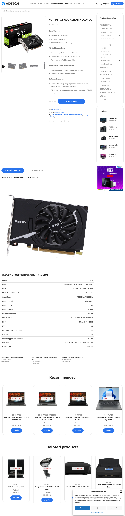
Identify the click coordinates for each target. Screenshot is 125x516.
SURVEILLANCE (106, 92)
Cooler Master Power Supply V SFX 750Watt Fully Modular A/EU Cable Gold (113, 136)
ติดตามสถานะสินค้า (57, 3)
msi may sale (87, 115)
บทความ (46, 3)
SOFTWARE (104, 89)
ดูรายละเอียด (114, 508)
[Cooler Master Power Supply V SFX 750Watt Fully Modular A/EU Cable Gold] (103, 138)
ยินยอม (82, 508)
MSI (81, 115)
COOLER (103, 42)
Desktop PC (104, 32)
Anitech (16, 490)
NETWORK (104, 71)
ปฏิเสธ (98, 508)
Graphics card (26, 11)
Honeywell (47, 492)
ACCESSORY (105, 25)
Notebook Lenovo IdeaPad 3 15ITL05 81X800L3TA (16, 418)
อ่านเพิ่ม (16, 430)
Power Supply (105, 54)
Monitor (103, 67)
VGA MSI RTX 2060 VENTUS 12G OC (72, 358)
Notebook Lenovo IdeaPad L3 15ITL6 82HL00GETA (47, 418)
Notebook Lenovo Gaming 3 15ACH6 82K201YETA (78, 418)
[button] (121, 492)
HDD (102, 48)
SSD (102, 57)
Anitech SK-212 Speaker (16, 487)
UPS (101, 96)
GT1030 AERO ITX (57, 115)
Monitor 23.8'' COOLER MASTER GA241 (113, 154)
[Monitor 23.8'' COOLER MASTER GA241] (103, 156)
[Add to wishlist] (25, 459)
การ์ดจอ (57, 117)
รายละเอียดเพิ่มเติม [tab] (13, 170)
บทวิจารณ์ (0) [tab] (37, 170)
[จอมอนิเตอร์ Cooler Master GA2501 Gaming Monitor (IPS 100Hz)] (103, 147)
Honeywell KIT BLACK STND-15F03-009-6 (47, 488)
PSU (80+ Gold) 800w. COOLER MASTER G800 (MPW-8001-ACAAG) (113, 127)
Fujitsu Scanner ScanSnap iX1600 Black (109, 485)
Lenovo (16, 423)
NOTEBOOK (104, 74)
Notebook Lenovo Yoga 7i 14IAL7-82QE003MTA (108, 418)
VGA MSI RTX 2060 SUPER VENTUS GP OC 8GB (44, 359)
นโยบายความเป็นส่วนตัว (97, 512)
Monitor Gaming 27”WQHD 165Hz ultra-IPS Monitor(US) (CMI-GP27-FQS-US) (113, 118)
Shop (11, 11)
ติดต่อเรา (77, 3)
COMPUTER (104, 28)
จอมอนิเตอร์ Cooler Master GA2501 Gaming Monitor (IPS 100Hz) (113, 145)
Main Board (104, 64)
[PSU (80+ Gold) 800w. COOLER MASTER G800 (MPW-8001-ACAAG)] (103, 129)
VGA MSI (51, 117)
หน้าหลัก (33, 3)
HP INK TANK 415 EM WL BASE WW (78, 487)
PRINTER (103, 78)
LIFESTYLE (104, 51)
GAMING (103, 60)
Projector (103, 81)
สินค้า (40, 3)
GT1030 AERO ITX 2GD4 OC (71, 115)
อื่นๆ (101, 99)
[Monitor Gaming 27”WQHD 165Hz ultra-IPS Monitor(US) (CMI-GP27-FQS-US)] (103, 120)
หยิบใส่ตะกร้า (72, 101)
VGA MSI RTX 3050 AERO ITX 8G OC (12, 358)
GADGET (17, 11)
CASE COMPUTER (106, 39)
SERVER (103, 85)
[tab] (12, 170)
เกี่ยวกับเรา (68, 3)
